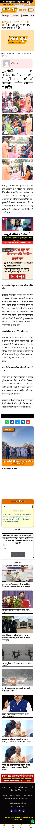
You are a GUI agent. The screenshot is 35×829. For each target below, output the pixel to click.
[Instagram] (23, 810)
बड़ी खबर (4, 787)
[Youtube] (19, 810)
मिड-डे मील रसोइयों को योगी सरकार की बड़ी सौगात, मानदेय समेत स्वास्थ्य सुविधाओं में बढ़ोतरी (16, 767)
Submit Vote (18, 555)
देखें (13, 827)
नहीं (5, 548)
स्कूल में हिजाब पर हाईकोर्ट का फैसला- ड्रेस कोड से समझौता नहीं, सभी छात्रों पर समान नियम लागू (16, 637)
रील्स (21, 827)
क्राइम (26, 787)
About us (11, 795)
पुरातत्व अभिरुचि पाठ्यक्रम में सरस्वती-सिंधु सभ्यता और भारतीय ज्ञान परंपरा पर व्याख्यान (16, 585)
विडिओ (19, 790)
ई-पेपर (24, 790)
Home (5, 795)
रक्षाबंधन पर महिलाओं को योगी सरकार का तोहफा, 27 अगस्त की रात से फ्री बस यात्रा (16, 740)
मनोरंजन (11, 790)
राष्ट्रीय (15, 787)
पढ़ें (4, 827)
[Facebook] (11, 810)
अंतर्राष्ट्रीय (20, 787)
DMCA (27, 798)
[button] (7, 422)
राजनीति (31, 787)
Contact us (18, 795)
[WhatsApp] (20, 10)
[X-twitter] (15, 810)
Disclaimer (8, 798)
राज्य (8, 787)
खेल (16, 790)
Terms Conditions (18, 798)
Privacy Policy (27, 795)
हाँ (4, 545)
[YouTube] (24, 10)
